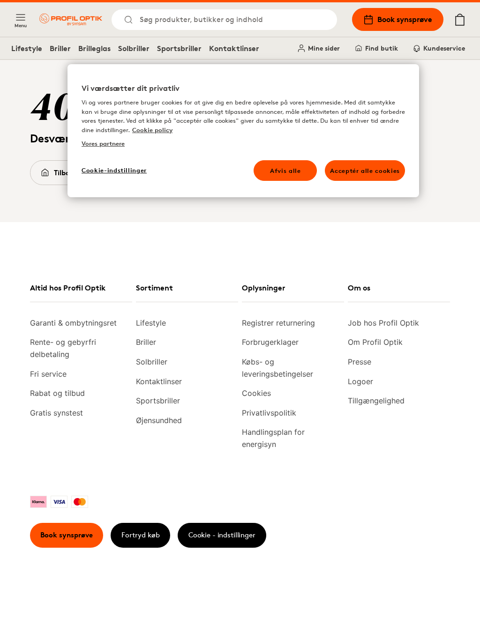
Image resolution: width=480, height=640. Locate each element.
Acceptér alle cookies (365, 170)
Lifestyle (26, 48)
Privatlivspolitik (269, 412)
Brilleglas (94, 48)
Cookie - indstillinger (221, 534)
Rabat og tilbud (57, 393)
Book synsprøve (404, 19)
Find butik (381, 48)
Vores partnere (103, 143)
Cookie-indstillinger (114, 170)
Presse (359, 361)
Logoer (360, 381)
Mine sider (324, 48)
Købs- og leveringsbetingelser (277, 368)
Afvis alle (285, 170)
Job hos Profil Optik (383, 322)
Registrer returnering (278, 322)
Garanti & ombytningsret (73, 322)
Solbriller (134, 48)
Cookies (256, 393)
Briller (60, 48)
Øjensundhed (159, 420)
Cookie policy (152, 130)
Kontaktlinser (234, 48)
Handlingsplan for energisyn (273, 438)
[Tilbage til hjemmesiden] (70, 19)
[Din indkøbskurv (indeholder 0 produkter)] (459, 19)
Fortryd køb (140, 534)
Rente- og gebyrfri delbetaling (63, 348)
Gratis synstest (56, 412)
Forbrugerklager (270, 342)
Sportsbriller (179, 48)
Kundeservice (444, 48)
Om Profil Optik (375, 342)
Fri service (48, 374)
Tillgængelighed (376, 400)
